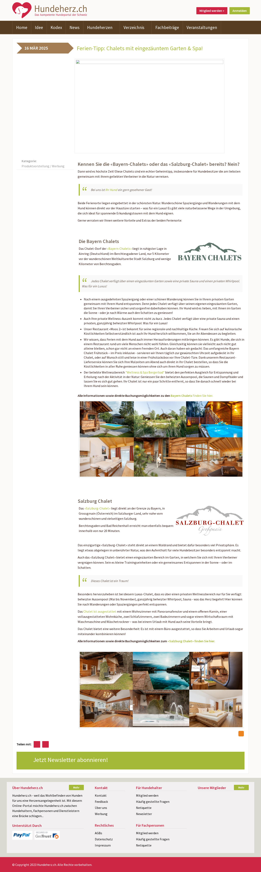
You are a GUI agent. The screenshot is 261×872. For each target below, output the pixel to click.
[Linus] (205, 803)
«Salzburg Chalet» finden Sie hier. (191, 641)
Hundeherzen (100, 27)
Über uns (101, 808)
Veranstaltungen (202, 27)
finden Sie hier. (203, 396)
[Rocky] (241, 803)
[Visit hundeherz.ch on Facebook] (37, 744)
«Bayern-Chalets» (119, 248)
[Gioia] (223, 796)
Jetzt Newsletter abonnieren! (71, 760)
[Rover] (223, 803)
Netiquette (144, 808)
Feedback (101, 802)
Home (21, 27)
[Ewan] (205, 810)
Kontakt (101, 795)
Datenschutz (104, 839)
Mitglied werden (147, 795)
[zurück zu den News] (241, 733)
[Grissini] (241, 796)
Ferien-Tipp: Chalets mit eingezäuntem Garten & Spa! (140, 48)
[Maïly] (241, 818)
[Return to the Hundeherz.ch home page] (50, 10)
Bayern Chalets (182, 396)
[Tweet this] (45, 744)
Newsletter (144, 814)
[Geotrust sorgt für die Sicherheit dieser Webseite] (47, 835)
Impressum (103, 845)
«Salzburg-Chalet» (97, 508)
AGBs (98, 833)
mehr (76, 787)
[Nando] (241, 810)
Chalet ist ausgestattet (99, 611)
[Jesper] (223, 810)
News (75, 27)
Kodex (56, 27)
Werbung (101, 814)
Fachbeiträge (167, 27)
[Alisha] (223, 818)
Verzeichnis (134, 27)
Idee (39, 27)
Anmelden (239, 11)
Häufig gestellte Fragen (152, 802)
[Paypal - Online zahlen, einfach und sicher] (22, 835)
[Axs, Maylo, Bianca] (205, 796)
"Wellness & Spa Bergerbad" (145, 372)
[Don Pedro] (205, 818)
